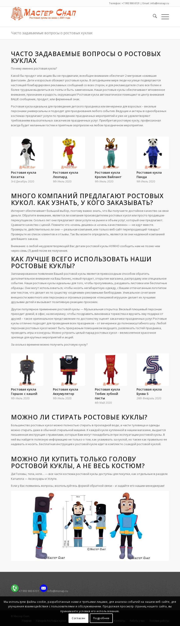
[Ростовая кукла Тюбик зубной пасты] (111, 369)
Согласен (78, 618)
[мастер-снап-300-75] (43, 17)
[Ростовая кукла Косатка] (27, 153)
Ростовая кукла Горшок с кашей (24, 391)
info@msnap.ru (57, 591)
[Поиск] (152, 17)
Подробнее (101, 618)
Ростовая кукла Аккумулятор (65, 391)
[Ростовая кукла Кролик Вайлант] (111, 153)
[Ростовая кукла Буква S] (153, 369)
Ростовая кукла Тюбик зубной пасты (107, 393)
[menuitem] (152, 17)
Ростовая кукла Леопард (65, 174)
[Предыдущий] (17, 155)
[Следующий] (162, 155)
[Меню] (163, 17)
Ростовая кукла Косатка (23, 174)
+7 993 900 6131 (29, 591)
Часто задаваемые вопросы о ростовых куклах (51, 32)
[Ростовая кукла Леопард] (69, 153)
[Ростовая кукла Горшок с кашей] (27, 369)
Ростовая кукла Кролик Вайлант (108, 174)
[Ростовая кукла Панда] (153, 153)
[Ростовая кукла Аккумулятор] (69, 369)
